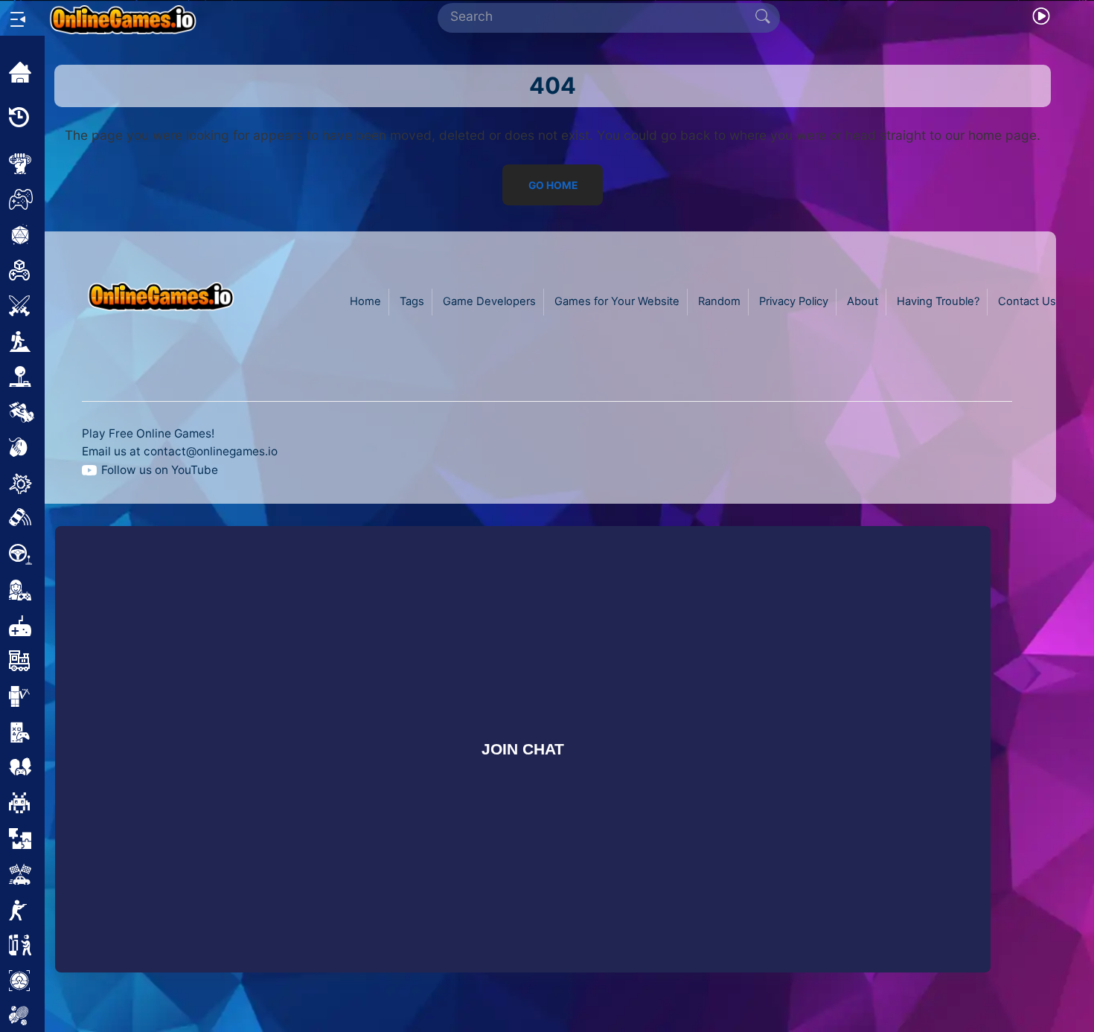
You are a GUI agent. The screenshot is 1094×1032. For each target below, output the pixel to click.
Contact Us (1027, 301)
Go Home (552, 184)
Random (719, 301)
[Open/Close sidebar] (18, 19)
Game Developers (489, 301)
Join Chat (522, 748)
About (862, 301)
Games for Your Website (616, 301)
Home (365, 301)
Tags (412, 301)
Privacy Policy (793, 301)
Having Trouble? (938, 301)
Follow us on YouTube (159, 470)
